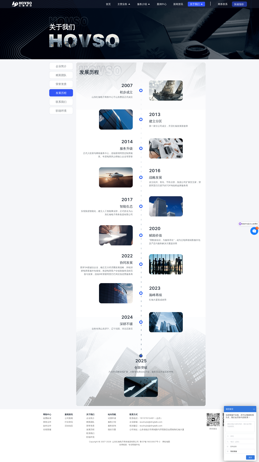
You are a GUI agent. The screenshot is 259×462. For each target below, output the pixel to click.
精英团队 (90, 422)
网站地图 (166, 441)
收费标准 (47, 418)
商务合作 (47, 422)
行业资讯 (69, 422)
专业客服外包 (134, 444)
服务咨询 (112, 425)
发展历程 (90, 429)
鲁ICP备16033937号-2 (150, 441)
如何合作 (47, 425)
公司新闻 (69, 418)
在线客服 (47, 429)
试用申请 (112, 418)
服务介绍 (112, 422)
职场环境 (90, 437)
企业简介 (90, 418)
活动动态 (69, 425)
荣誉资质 (90, 425)
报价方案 (112, 429)
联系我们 (90, 433)
